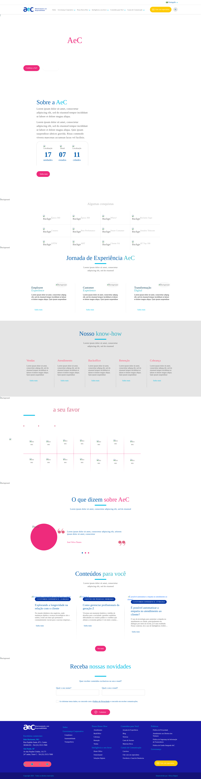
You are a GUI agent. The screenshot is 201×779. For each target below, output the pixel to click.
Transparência (69, 742)
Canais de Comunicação (134, 10)
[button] (82, 552)
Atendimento (98, 730)
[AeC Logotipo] (35, 9)
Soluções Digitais (99, 758)
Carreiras (126, 751)
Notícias (125, 737)
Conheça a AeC (31, 68)
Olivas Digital (173, 776)
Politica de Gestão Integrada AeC (164, 745)
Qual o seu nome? (63, 688)
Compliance (68, 735)
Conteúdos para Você (117, 10)
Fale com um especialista (131, 755)
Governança (156, 749)
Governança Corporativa (65, 10)
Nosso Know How (82, 10)
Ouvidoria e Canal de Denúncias (133, 758)
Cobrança (97, 737)
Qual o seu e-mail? (110, 688)
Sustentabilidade (70, 738)
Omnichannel (98, 755)
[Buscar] (175, 9)
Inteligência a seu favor (99, 10)
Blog (124, 733)
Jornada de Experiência (130, 730)
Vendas (96, 744)
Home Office (98, 751)
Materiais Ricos (128, 744)
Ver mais (100, 649)
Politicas (154, 726)
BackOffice (97, 733)
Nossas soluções (51, 68)
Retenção (97, 740)
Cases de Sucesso (128, 740)
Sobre (54, 10)
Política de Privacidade (101, 701)
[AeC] (36, 727)
